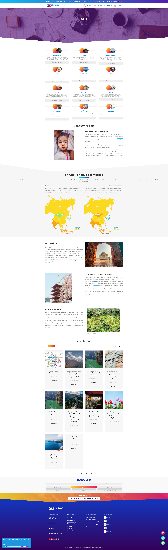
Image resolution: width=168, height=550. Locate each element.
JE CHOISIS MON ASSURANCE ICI (83, 498)
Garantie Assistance (90, 517)
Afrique (57, 484)
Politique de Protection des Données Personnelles (92, 547)
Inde (78, 346)
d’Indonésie (92, 295)
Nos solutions (68, 1)
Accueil (109, 517)
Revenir (109, 531)
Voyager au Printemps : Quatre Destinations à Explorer (113, 415)
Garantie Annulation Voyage (92, 524)
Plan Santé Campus (71, 522)
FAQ (87, 526)
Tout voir (51, 346)
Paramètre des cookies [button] (15, 546)
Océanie (83, 490)
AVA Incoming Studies (72, 523)
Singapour (95, 285)
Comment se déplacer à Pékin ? (54, 372)
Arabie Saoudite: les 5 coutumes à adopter (74, 439)
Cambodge (58, 346)
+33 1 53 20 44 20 (52, 518)
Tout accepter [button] (24, 546)
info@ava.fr (51, 528)
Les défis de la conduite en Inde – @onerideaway (94, 414)
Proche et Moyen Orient (109, 490)
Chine (61, 261)
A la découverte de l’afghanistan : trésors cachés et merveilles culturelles (113, 375)
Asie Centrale (109, 487)
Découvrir (109, 521)
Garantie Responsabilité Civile (92, 521)
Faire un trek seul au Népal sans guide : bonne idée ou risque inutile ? (74, 374)
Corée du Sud (71, 346)
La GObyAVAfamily (76, 1)
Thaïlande (47, 262)
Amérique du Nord (109, 484)
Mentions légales (77, 547)
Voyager (109, 528)
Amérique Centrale (83, 484)
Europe (57, 490)
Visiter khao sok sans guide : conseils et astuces (94, 373)
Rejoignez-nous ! (52, 523)
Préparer (109, 524)
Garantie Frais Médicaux (91, 519)
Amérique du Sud (57, 487)
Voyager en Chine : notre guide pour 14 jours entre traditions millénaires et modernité (74, 417)
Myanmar (100, 346)
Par (54, 375)
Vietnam (86, 348)
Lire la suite (54, 380)
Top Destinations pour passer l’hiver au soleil (54, 457)
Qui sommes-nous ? (58, 1)
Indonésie (83, 346)
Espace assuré (86, 1)
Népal (106, 346)
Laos (95, 346)
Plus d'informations (56, 62)
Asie (83, 487)
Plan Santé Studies (71, 520)
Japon (90, 346)
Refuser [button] (7, 546)
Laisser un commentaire (54, 378)
